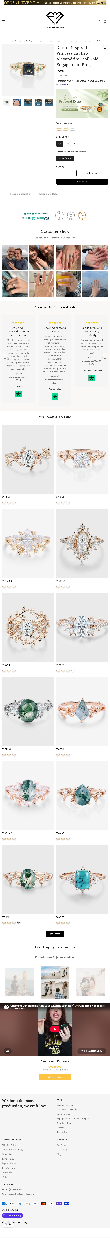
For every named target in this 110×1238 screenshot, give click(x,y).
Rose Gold (59, 129)
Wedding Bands (64, 1114)
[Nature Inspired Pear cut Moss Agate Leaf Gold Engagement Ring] (82, 795)
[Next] (105, 356)
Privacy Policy (8, 1154)
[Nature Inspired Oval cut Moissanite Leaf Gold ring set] (28, 627)
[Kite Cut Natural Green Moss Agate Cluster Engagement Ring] (82, 711)
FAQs (4, 1177)
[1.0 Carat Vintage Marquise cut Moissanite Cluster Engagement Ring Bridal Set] (28, 543)
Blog (59, 1154)
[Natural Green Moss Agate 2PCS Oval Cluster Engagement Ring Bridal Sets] (28, 795)
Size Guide (7, 1172)
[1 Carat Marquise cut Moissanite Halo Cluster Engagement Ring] (82, 543)
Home (10, 40)
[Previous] (5, 356)
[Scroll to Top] (105, 1223)
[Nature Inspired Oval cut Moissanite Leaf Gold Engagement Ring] (28, 459)
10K (59, 143)
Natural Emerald (65, 158)
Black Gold (72, 670)
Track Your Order (9, 1167)
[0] (105, 21)
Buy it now (82, 181)
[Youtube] (19, 1222)
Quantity (60, 166)
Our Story (61, 1145)
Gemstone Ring (64, 1123)
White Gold (72, 129)
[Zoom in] (48, 50)
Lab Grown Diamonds (67, 1109)
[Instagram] (14, 1222)
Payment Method (9, 1163)
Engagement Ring (65, 1104)
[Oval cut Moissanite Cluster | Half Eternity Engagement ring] (82, 627)
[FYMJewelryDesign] (55, 21)
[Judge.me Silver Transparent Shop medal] (59, 215)
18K (75, 143)
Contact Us (62, 1149)
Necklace (61, 1127)
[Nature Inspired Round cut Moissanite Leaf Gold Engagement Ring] (82, 459)
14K (67, 143)
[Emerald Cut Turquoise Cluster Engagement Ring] (82, 879)
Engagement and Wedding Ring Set (73, 1118)
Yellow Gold (65, 129)
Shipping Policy (9, 1145)
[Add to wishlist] (105, 48)
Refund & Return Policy (12, 1149)
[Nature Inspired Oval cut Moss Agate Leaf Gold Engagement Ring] (28, 879)
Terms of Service (9, 1158)
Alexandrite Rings (25, 40)
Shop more (55, 933)
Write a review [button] (55, 1077)
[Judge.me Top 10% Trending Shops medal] (82, 215)
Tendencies (62, 1132)
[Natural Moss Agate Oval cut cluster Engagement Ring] (28, 711)
